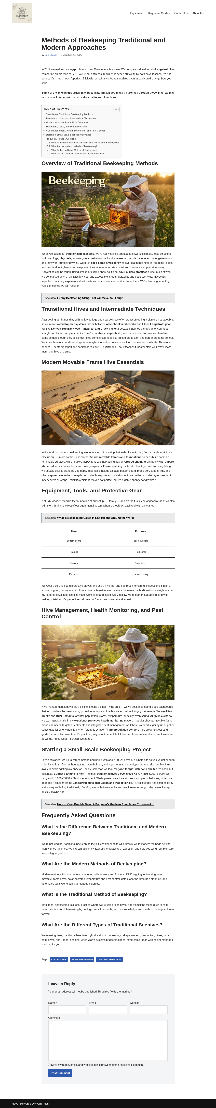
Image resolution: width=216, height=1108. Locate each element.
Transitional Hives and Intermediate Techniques (71, 118)
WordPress (42, 1103)
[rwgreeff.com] (22, 13)
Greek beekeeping (82, 959)
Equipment (136, 13)
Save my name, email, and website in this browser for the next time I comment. (97, 1064)
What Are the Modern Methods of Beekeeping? (74, 146)
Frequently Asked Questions (61, 138)
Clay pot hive (58, 959)
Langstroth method (109, 959)
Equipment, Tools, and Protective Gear (66, 126)
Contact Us (181, 13)
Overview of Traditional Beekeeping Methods (69, 114)
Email (93, 1002)
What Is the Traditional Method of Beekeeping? (74, 150)
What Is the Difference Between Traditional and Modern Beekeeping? (85, 142)
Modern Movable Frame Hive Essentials (67, 122)
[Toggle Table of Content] (115, 109)
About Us (198, 13)
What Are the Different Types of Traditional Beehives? (77, 153)
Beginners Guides (159, 13)
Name (52, 1002)
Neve (15, 1103)
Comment (55, 1017)
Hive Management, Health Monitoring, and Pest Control (75, 130)
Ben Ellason (51, 55)
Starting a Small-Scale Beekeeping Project (68, 134)
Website (134, 1002)
